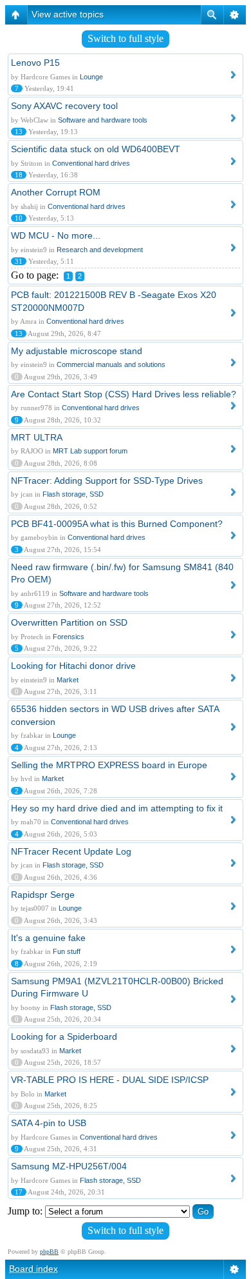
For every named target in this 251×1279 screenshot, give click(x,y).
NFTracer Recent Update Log (71, 851)
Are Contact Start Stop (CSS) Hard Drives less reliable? (123, 394)
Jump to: (25, 1210)
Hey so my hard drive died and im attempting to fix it (117, 808)
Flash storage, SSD (73, 494)
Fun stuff (66, 951)
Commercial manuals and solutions (111, 364)
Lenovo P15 (35, 62)
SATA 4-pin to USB (48, 1123)
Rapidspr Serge (43, 894)
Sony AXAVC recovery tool (64, 106)
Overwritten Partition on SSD (69, 622)
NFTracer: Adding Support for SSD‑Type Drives (107, 480)
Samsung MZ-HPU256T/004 (69, 1166)
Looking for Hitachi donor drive (73, 665)
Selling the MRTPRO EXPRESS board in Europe (109, 765)
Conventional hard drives (91, 163)
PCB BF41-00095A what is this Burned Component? (117, 524)
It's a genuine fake (48, 938)
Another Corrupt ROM (55, 192)
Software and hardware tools (102, 120)
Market (68, 680)
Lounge (91, 77)
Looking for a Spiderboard (64, 1036)
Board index (33, 1269)
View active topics (68, 14)
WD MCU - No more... (55, 235)
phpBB (49, 1251)
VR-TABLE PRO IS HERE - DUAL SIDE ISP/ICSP (110, 1080)
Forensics (68, 636)
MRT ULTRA (36, 437)
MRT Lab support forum (90, 451)
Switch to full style (125, 38)
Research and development (100, 249)
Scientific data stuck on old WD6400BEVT (95, 149)
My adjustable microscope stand (76, 351)
